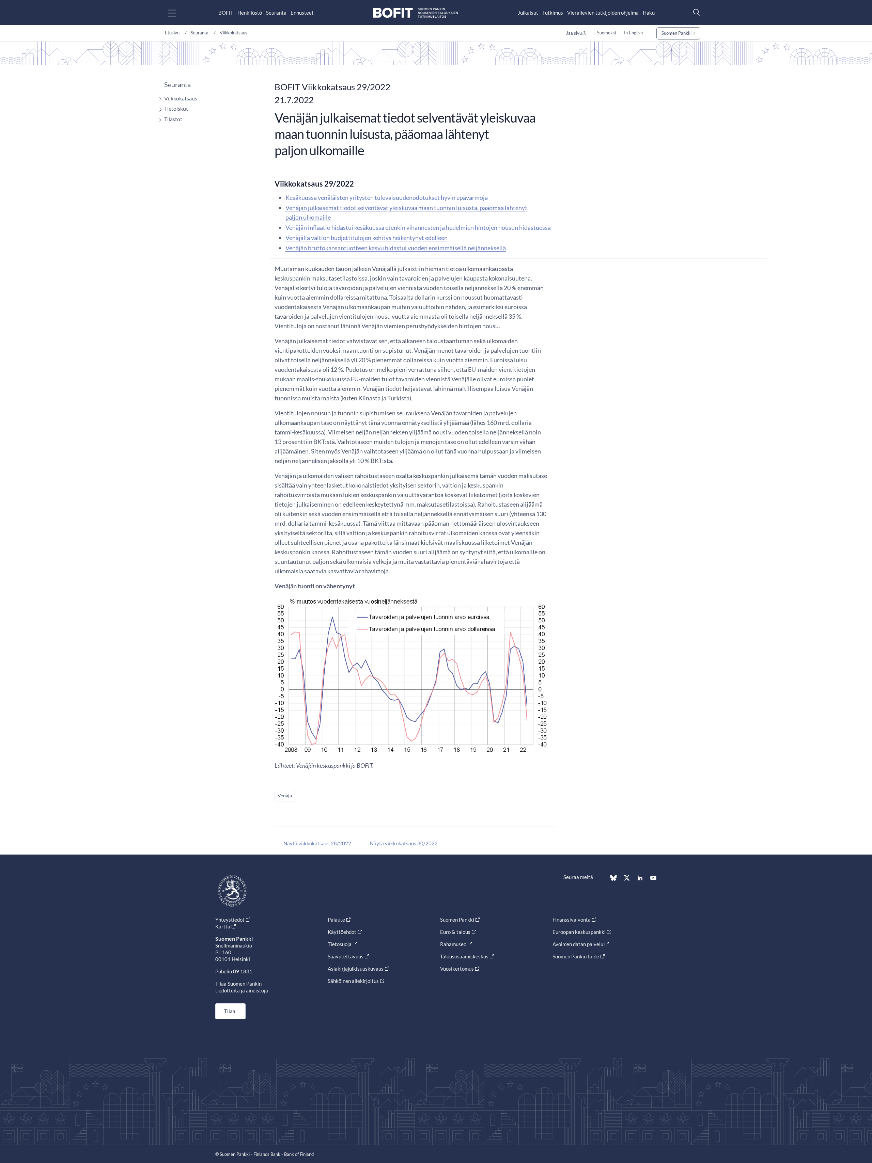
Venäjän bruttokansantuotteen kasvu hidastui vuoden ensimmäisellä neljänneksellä (395, 248)
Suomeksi (606, 32)
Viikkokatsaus (233, 32)
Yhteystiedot (230, 920)
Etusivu (172, 32)
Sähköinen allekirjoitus (353, 981)
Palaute (336, 920)
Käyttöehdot (342, 932)
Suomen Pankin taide (575, 956)
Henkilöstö (249, 13)
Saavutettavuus (345, 956)
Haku (649, 13)
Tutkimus (552, 13)
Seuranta (276, 13)
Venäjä (285, 795)
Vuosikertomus (457, 969)
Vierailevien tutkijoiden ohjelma (603, 13)
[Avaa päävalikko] (178, 12)
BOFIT (225, 13)
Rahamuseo (453, 944)
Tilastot (173, 119)
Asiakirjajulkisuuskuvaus (356, 969)
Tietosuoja (340, 944)
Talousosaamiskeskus (464, 956)
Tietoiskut (176, 108)
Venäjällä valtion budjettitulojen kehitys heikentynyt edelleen (366, 237)
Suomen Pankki (676, 33)
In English (633, 32)
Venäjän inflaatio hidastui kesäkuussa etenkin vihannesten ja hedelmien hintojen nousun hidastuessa (418, 227)
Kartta (222, 926)
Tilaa (229, 1011)
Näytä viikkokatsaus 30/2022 (404, 843)
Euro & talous (455, 932)
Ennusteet (302, 13)
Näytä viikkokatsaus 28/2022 (317, 843)
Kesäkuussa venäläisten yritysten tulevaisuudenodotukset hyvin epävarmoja (386, 197)
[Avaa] (158, 99)
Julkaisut (528, 13)
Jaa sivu (574, 33)
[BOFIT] (415, 13)
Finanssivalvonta (571, 920)
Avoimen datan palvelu (577, 944)
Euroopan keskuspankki (579, 932)
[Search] (694, 12)
